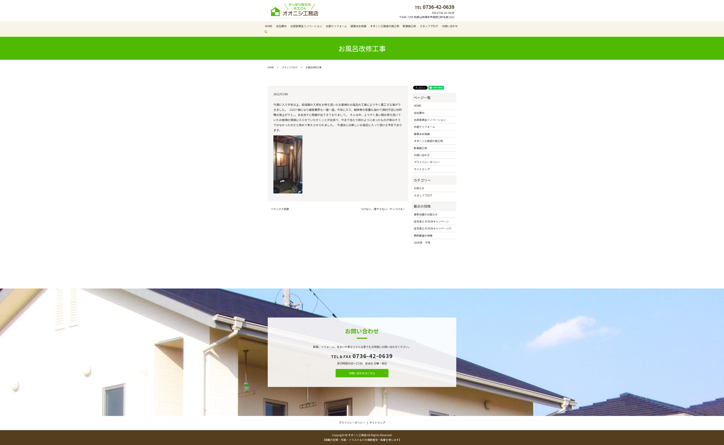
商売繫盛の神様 (423, 235)
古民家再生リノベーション (306, 26)
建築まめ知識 (358, 26)
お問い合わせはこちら (362, 373)
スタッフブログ (429, 26)
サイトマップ (422, 169)
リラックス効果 (280, 209)
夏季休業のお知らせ (426, 214)
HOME (268, 26)
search (268, 32)
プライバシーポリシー (427, 162)
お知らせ (419, 188)
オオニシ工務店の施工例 (384, 26)
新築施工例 (409, 26)
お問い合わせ (450, 26)
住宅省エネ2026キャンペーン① (432, 228)
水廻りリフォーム (336, 26)
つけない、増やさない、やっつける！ (382, 209)
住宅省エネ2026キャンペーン (431, 221)
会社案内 (281, 26)
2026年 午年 (422, 242)
